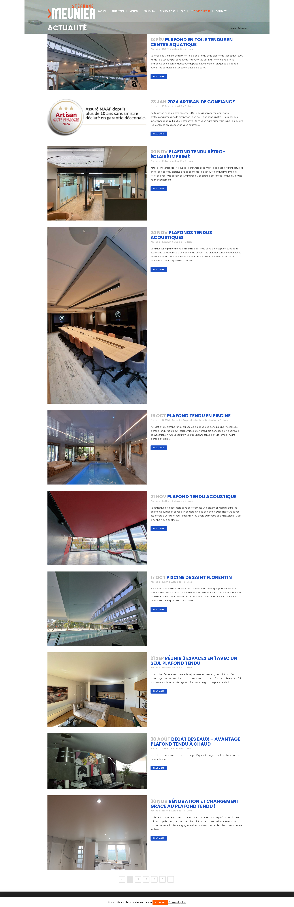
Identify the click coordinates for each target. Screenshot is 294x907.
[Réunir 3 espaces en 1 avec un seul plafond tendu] (97, 689)
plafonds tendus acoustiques (181, 235)
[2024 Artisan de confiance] (97, 117)
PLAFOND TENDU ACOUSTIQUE (201, 496)
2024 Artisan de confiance (201, 101)
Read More (158, 76)
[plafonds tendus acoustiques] (97, 315)
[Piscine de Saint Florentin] (97, 608)
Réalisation (211, 420)
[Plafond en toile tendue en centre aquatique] (97, 62)
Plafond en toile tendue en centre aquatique (192, 42)
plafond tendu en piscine (199, 415)
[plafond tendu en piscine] (97, 447)
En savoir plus (177, 902)
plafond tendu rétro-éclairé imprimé (188, 154)
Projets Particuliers (193, 420)
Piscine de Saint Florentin (199, 577)
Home (233, 28)
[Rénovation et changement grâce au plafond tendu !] (97, 832)
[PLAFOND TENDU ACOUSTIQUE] (97, 528)
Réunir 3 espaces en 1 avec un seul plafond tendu (194, 660)
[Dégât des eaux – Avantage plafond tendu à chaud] (97, 761)
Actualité (177, 49)
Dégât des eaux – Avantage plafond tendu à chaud (195, 741)
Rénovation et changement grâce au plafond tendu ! (195, 803)
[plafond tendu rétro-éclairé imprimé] (97, 183)
